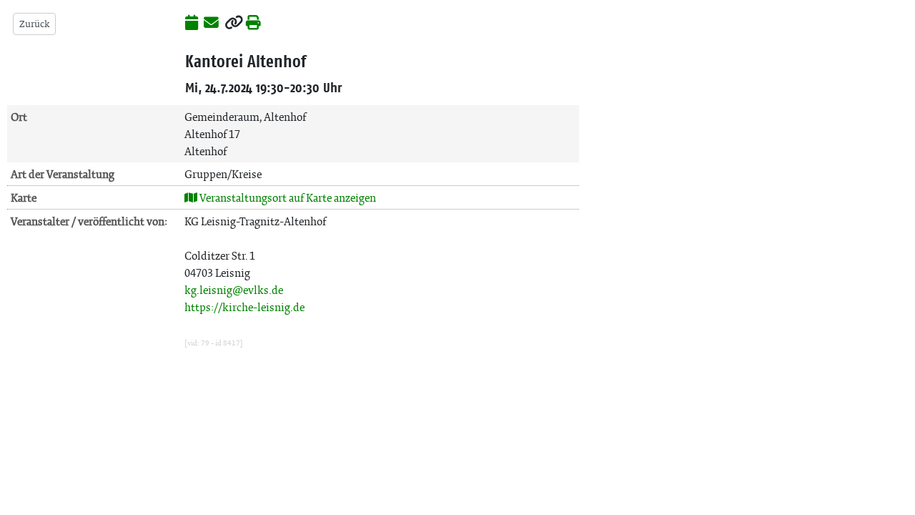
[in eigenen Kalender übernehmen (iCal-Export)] (191, 24)
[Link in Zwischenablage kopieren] (233, 24)
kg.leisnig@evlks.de (233, 290)
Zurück (34, 24)
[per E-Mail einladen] (211, 24)
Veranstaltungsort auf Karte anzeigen (286, 197)
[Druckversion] (253, 24)
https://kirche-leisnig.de (244, 307)
